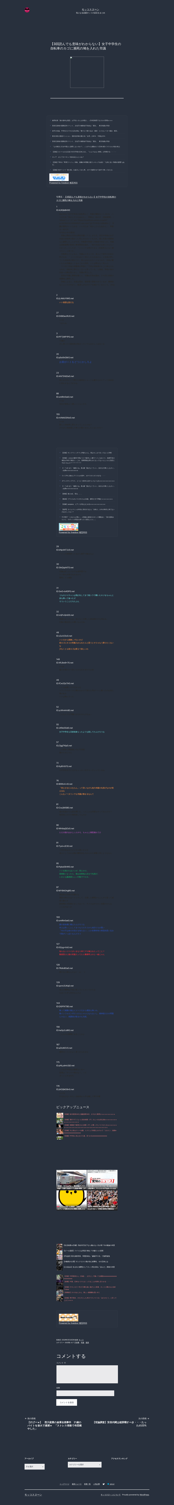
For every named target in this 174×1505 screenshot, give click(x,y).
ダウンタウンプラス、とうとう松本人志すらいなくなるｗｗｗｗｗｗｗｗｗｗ (88, 481)
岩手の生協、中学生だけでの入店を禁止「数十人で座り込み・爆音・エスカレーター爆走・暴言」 (85, 131)
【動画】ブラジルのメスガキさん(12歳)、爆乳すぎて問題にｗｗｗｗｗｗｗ (87, 499)
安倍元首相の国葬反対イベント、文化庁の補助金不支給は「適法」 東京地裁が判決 (81, 126)
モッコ (81, 1340)
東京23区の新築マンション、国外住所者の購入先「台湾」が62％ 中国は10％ (78, 136)
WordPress (144, 1495)
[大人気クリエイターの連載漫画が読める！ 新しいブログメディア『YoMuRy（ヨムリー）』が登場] (59, 177)
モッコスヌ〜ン (90, 9)
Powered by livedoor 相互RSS (63, 183)
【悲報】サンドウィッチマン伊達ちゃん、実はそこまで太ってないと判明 (87, 453)
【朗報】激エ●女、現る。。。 (72, 494)
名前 (58, 1388)
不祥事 (76, 1342)
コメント (61, 1363)
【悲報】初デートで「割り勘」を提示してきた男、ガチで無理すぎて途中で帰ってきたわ (82, 170)
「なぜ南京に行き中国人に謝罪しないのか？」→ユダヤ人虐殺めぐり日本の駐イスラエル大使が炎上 (86, 146)
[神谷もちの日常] (68, 1317)
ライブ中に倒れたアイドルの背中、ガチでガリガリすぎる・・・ (84, 476)
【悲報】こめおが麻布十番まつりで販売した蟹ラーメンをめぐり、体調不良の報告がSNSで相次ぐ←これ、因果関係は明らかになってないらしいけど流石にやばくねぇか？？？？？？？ (88, 460)
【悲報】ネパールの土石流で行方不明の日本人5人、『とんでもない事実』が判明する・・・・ (84, 152)
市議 (82, 1342)
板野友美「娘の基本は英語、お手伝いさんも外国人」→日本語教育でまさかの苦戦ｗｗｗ (82, 120)
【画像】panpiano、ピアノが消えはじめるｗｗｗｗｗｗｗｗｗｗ (83, 504)
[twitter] (103, 1484)
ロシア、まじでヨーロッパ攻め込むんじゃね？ (68, 157)
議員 (87, 1342)
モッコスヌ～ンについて (111, 1495)
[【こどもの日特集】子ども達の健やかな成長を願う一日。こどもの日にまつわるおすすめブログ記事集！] (68, 527)
